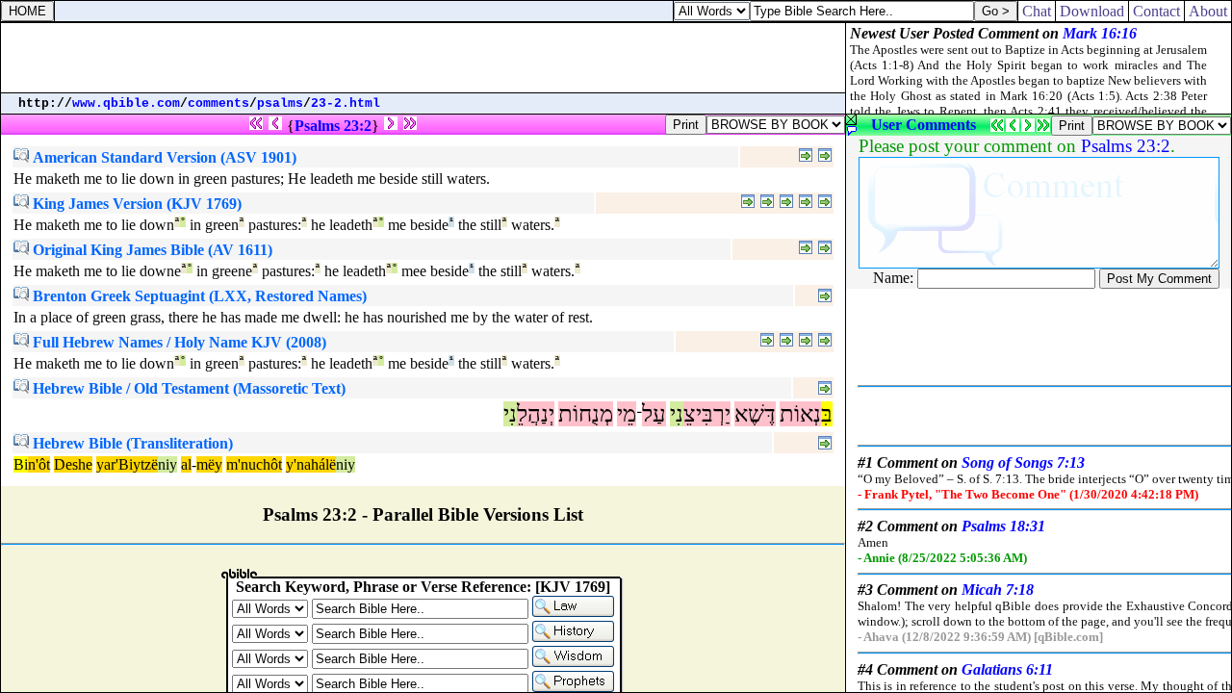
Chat (1036, 11)
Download (1092, 11)
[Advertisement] (423, 58)
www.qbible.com (126, 103)
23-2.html (345, 103)
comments (218, 103)
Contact (1156, 11)
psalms (280, 103)
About (1208, 11)
